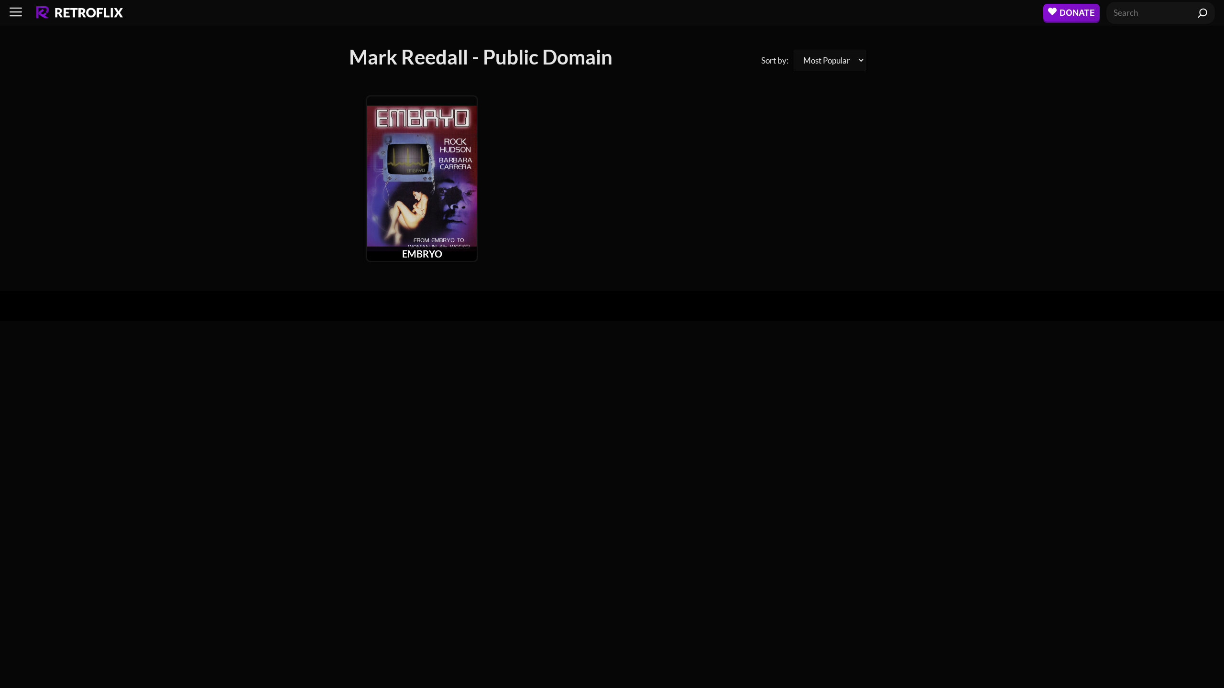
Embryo (422, 253)
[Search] (1202, 13)
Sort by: (774, 60)
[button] (16, 12)
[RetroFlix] (79, 12)
